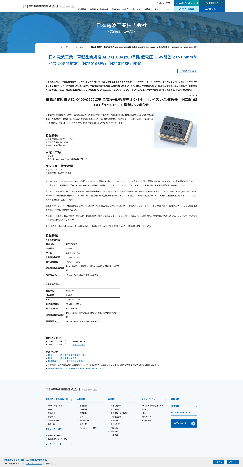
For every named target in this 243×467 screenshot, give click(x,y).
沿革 (81, 417)
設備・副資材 (53, 420)
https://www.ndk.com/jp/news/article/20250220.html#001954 (76, 368)
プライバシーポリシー (34, 464)
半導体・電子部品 (55, 406)
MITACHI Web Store (185, 3)
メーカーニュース (79, 47)
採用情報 (210, 3)
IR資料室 (114, 420)
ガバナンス (146, 417)
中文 (168, 3)
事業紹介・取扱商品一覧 (57, 399)
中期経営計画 (116, 417)
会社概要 (83, 406)
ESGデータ (146, 420)
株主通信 (114, 435)
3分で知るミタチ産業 (88, 428)
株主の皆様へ (116, 406)
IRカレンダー (116, 424)
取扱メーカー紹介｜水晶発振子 (62, 358)
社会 (144, 413)
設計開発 (51, 417)
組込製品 (51, 413)
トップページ (62, 47)
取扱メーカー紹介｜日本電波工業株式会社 (67, 355)
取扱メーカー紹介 (120, 9)
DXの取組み (84, 420)
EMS (50, 409)
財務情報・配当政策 (119, 413)
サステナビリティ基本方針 (152, 406)
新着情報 (82, 9)
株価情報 (114, 431)
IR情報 (147, 9)
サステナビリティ (162, 9)
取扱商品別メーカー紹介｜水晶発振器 (65, 361)
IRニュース (115, 409)
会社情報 (136, 9)
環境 (144, 409)
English (160, 3)
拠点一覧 (83, 424)
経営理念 (83, 413)
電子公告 (114, 428)
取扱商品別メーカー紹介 (58, 439)
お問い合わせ (213, 9)
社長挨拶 (83, 409)
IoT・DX (51, 424)
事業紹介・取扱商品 (99, 9)
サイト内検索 (188, 9)
